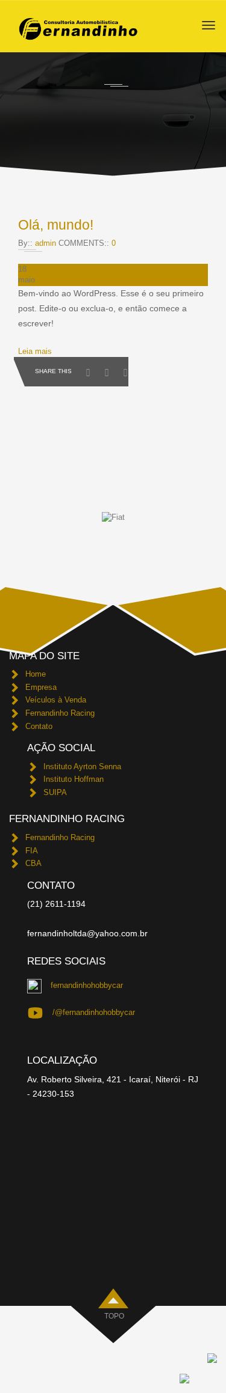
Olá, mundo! (55, 225)
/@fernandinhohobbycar (93, 1012)
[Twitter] (110, 369)
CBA (33, 863)
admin (45, 243)
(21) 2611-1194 (56, 904)
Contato (38, 726)
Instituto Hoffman (73, 779)
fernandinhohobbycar (87, 985)
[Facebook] (91, 369)
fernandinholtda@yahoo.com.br (87, 933)
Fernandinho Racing (60, 713)
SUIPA (55, 792)
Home (35, 673)
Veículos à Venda (55, 699)
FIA (31, 850)
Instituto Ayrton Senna (82, 766)
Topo (114, 1316)
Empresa (41, 687)
